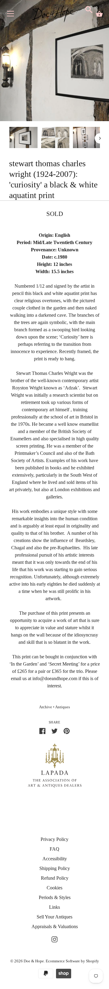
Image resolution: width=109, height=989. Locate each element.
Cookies (54, 887)
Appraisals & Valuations (54, 926)
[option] (23, 138)
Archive (45, 707)
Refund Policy (54, 878)
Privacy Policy (54, 839)
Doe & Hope (34, 961)
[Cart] (99, 14)
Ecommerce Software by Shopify (72, 961)
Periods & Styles (55, 897)
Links (54, 907)
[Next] (100, 138)
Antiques (62, 707)
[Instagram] (54, 938)
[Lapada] (54, 765)
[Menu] (10, 15)
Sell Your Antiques (54, 916)
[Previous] (9, 138)
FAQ (54, 849)
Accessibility (54, 858)
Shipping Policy (54, 868)
